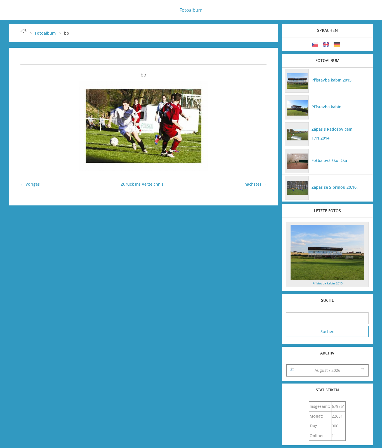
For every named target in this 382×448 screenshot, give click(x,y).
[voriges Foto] (29, 126)
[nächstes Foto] (257, 126)
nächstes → (255, 184)
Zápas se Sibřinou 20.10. (335, 187)
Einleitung (23, 32)
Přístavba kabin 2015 (332, 80)
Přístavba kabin (326, 106)
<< (292, 370)
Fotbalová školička (329, 160)
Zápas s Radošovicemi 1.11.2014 (332, 133)
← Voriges (30, 184)
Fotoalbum (191, 10)
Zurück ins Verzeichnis (142, 184)
